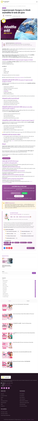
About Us (2, 393)
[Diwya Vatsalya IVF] (5, 2)
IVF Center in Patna (4, 411)
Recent (10, 300)
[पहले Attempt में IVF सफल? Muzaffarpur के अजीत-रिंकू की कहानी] (7, 365)
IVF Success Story (5, 286)
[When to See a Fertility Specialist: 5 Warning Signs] (7, 308)
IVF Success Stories (4, 400)
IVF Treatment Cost (6, 295)
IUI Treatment (5, 289)
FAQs (2, 404)
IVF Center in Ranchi (4, 413)
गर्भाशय (12, 140)
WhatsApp (25, 193)
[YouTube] (9, 248)
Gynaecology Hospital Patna (5, 415)
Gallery (2, 397)
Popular (28, 300)
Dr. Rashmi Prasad (8, 15)
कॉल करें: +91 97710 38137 (15, 193)
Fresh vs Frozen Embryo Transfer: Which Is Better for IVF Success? (23, 313)
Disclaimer (28, 419)
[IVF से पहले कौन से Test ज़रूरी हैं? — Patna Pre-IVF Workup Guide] (7, 327)
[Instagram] (7, 248)
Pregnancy (4, 283)
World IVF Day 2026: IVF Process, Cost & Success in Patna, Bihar (23, 342)
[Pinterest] (11, 248)
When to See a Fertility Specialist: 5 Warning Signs (21, 304)
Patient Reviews (3, 402)
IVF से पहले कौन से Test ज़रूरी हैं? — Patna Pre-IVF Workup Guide (22, 323)
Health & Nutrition (5, 293)
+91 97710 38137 (7, 384)
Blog (1, 399)
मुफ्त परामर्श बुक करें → (19, 196)
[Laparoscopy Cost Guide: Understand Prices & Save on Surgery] (7, 261)
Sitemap (32, 419)
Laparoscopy (5, 290)
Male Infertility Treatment (24, 400)
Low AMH (4, 292)
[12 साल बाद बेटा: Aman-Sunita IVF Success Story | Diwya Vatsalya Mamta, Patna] (7, 336)
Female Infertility (5, 280)
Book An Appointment (6, 158)
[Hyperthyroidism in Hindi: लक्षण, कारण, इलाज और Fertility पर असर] (7, 355)
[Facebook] (4, 248)
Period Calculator (22, 404)
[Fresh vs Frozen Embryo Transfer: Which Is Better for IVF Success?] (7, 317)
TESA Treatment (22, 399)
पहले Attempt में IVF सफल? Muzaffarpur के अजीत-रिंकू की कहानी (21, 361)
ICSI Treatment (22, 397)
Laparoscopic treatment (19, 77)
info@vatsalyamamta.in (8, 385)
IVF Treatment (22, 393)
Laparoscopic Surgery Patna (24, 402)
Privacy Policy (24, 419)
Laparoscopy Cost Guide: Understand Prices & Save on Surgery (6, 266)
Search (3, 271)
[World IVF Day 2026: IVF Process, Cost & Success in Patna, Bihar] (7, 346)
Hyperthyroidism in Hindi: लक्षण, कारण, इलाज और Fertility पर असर (22, 351)
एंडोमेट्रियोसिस (6, 91)
